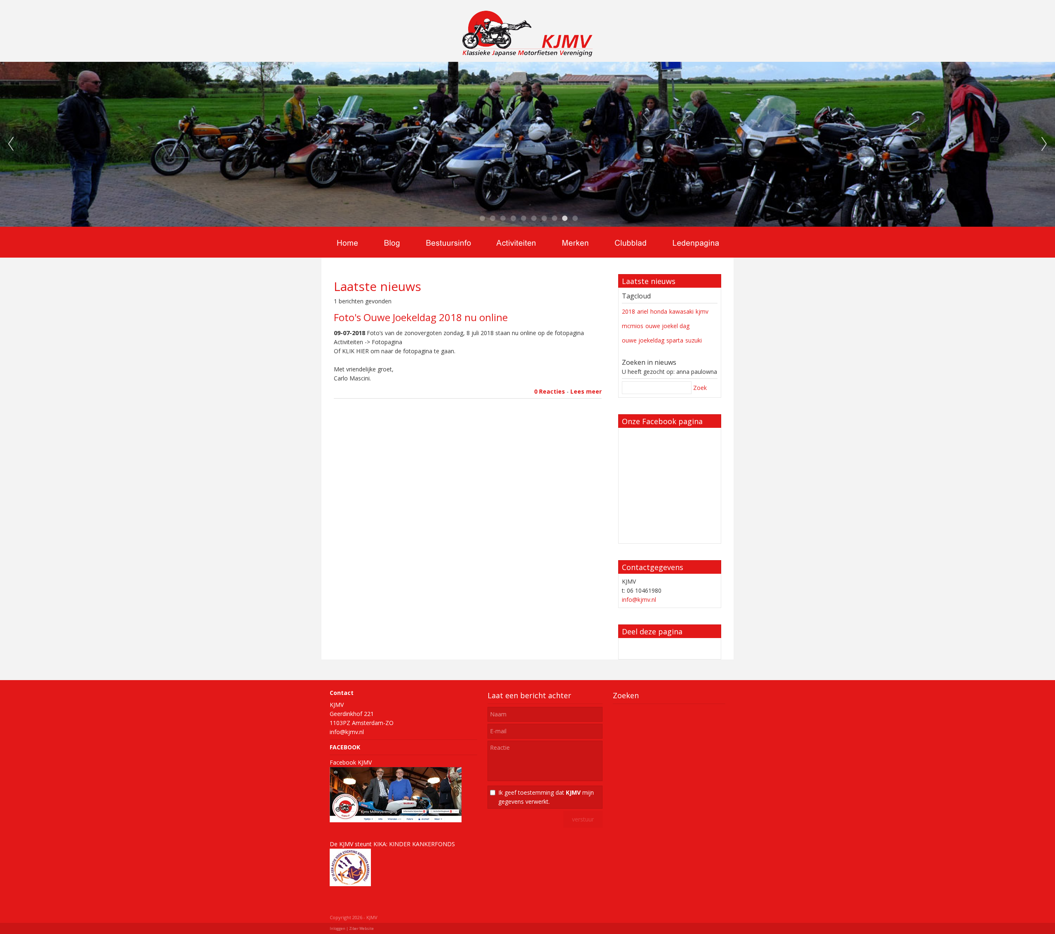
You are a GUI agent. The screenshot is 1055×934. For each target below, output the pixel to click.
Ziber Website (361, 928)
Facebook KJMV (351, 762)
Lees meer (586, 391)
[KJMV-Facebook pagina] (396, 820)
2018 (628, 311)
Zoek (700, 388)
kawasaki (681, 311)
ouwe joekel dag (667, 326)
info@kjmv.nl (639, 599)
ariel (642, 311)
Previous (10, 144)
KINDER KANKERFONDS (422, 844)
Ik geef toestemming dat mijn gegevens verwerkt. (546, 797)
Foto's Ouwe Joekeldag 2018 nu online (421, 317)
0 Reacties (549, 391)
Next (1044, 144)
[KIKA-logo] (350, 884)
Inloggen (337, 928)
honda (658, 311)
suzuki (693, 340)
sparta (674, 340)
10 (575, 218)
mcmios (632, 326)
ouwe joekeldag (643, 340)
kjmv (702, 311)
